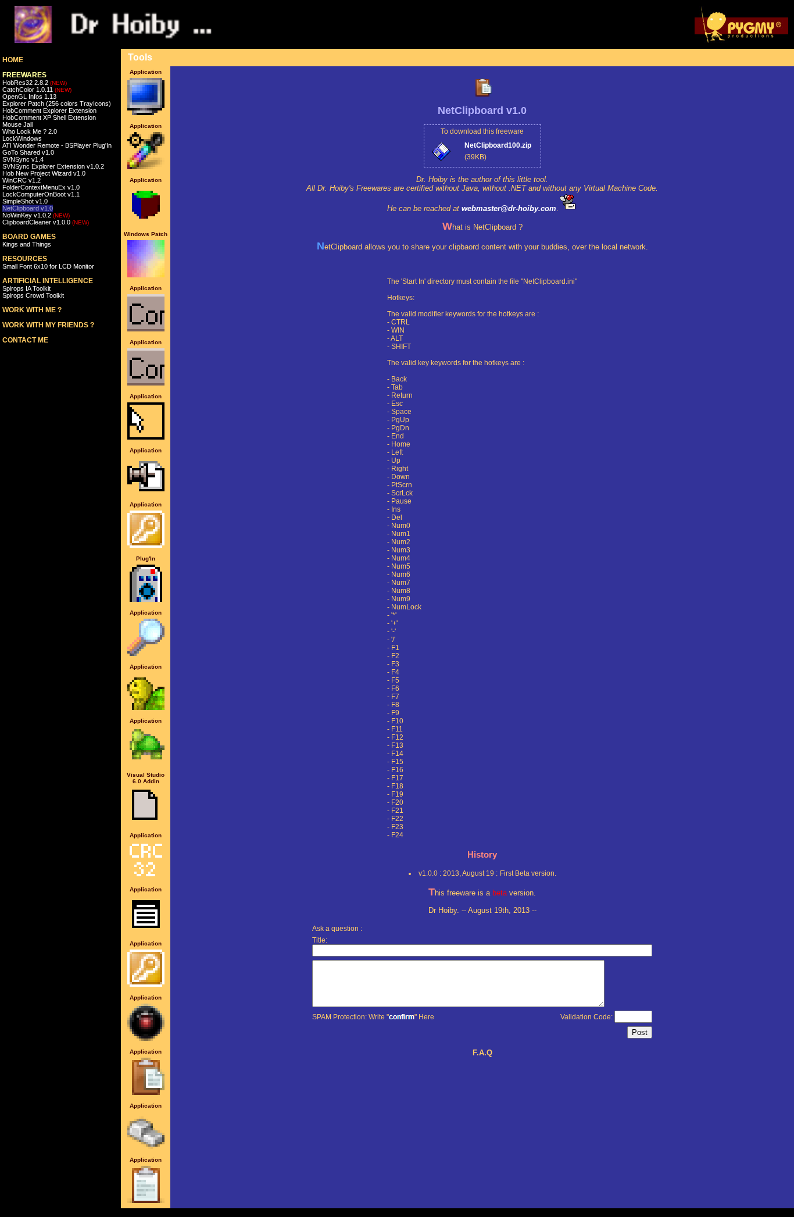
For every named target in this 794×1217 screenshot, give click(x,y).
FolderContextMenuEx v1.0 (41, 187)
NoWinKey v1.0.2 (36, 215)
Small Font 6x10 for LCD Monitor (48, 266)
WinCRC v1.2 (21, 180)
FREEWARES (24, 75)
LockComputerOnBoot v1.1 (41, 194)
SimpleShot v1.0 (25, 201)
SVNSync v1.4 (23, 159)
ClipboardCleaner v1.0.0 (45, 222)
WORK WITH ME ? (32, 310)
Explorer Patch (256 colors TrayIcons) (56, 103)
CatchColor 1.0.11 (36, 89)
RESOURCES (24, 259)
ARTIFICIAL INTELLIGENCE (47, 281)
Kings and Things (26, 244)
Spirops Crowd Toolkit (33, 295)
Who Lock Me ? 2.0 (29, 131)
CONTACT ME (25, 340)
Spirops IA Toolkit (26, 288)
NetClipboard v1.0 (27, 208)
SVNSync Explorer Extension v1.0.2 (53, 166)
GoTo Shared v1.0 (28, 152)
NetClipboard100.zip (497, 145)
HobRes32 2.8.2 (34, 82)
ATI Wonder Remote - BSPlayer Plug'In (57, 145)
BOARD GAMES (29, 237)
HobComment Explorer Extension (49, 110)
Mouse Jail (17, 124)
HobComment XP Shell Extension (49, 117)
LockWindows (22, 138)
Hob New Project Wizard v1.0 (43, 173)
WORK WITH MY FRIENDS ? (48, 325)
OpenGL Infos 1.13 (29, 96)
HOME (12, 60)
